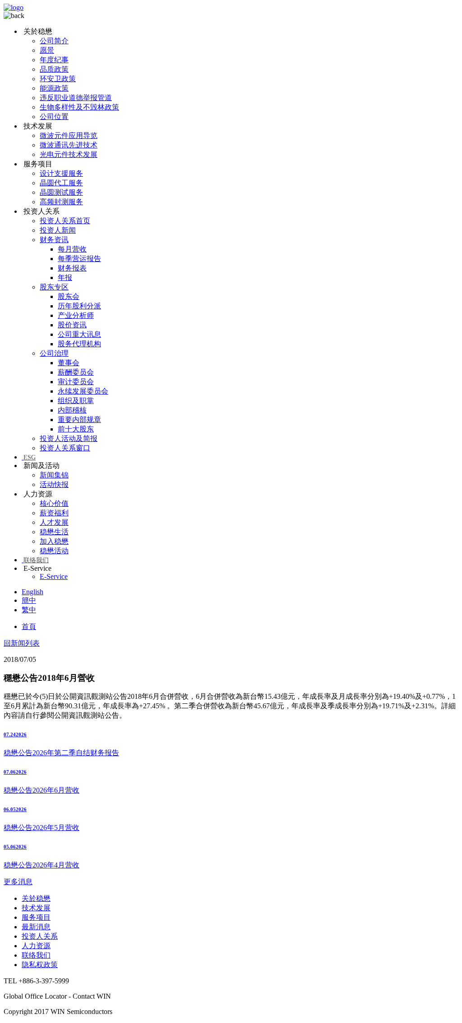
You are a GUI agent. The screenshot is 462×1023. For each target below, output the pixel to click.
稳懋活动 (54, 551)
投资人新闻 (58, 230)
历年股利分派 (79, 306)
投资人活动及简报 (68, 438)
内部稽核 (72, 410)
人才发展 (54, 522)
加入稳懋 (54, 541)
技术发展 (36, 908)
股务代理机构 (79, 344)
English (32, 592)
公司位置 (54, 116)
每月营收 (72, 249)
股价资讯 (72, 325)
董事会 (68, 363)
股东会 (68, 296)
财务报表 (72, 268)
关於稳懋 (36, 898)
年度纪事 (54, 60)
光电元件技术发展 (68, 154)
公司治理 (54, 353)
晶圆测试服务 (61, 192)
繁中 (29, 610)
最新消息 (36, 927)
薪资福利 (54, 513)
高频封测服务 (61, 202)
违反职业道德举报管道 (76, 97)
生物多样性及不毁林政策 (79, 107)
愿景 (47, 50)
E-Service (54, 576)
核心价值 (54, 503)
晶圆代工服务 (61, 183)
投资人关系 (40, 936)
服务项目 (36, 917)
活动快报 (54, 484)
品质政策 (54, 69)
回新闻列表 (22, 643)
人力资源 (36, 946)
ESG (29, 457)
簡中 (29, 600)
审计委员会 (76, 381)
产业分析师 (76, 315)
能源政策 (54, 88)
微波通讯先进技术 (68, 145)
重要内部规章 (79, 419)
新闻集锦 (54, 475)
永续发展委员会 (83, 391)
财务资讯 (54, 239)
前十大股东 (76, 429)
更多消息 (18, 881)
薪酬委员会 (76, 372)
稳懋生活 (54, 532)
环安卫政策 (58, 79)
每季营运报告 (79, 258)
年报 (65, 277)
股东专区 (54, 287)
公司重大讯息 (79, 334)
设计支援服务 (61, 173)
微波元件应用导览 (68, 135)
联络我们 (36, 560)
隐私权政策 (40, 964)
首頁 (29, 626)
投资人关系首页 (65, 221)
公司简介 (54, 41)
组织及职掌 (76, 400)
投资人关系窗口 (65, 448)
